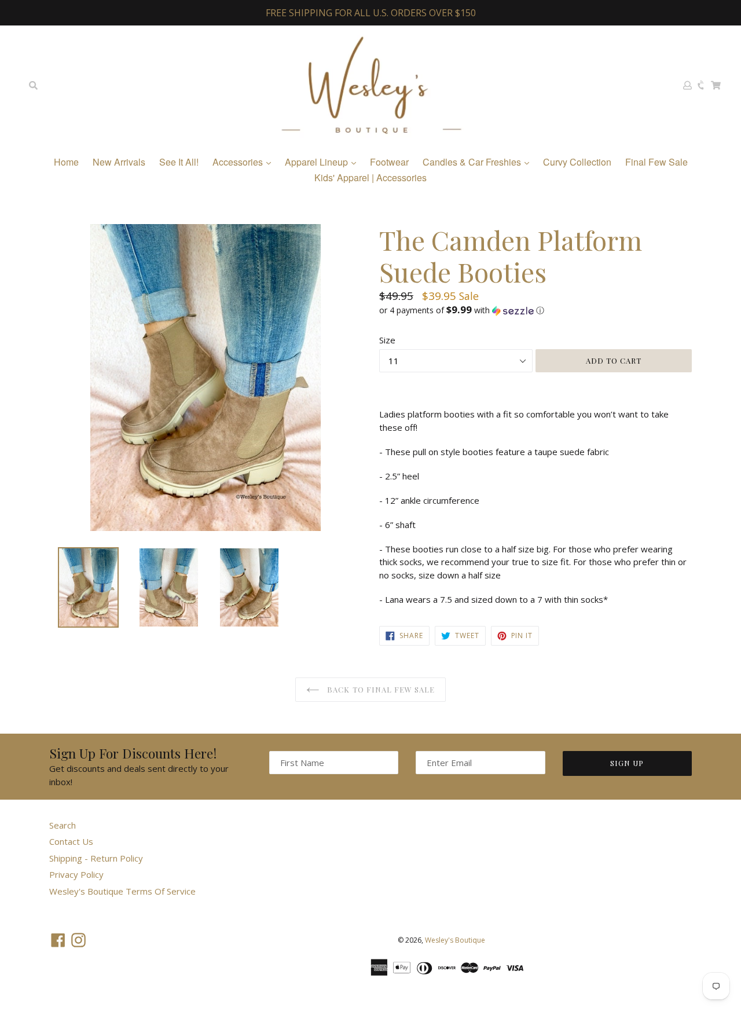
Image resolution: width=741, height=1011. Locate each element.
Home (66, 162)
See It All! (179, 162)
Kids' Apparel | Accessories (370, 177)
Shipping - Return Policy (96, 858)
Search (62, 825)
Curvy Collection (577, 162)
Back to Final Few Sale (380, 689)
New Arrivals (119, 162)
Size (387, 340)
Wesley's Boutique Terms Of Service (122, 891)
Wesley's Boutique (455, 940)
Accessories (238, 162)
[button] (535, 310)
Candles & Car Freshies (473, 162)
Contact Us (71, 841)
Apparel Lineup (317, 162)
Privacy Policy (76, 874)
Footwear (389, 162)
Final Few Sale (656, 162)
